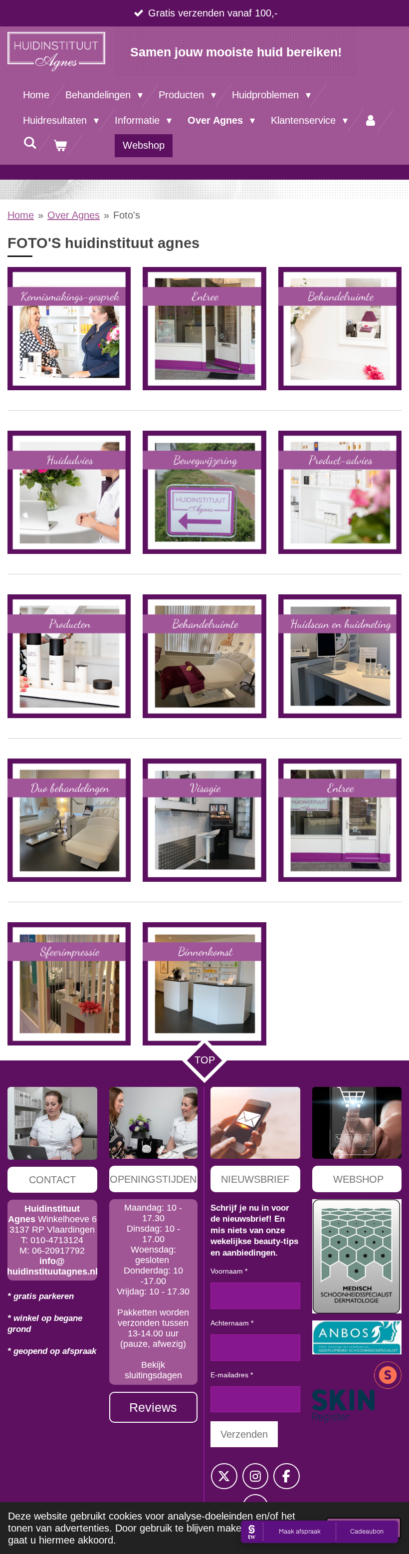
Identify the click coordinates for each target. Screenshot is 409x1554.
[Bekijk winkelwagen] (60, 145)
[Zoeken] (30, 143)
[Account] (371, 120)
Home (20, 215)
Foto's (126, 215)
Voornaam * (228, 1271)
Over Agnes (73, 215)
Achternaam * (231, 1323)
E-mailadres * (231, 1375)
